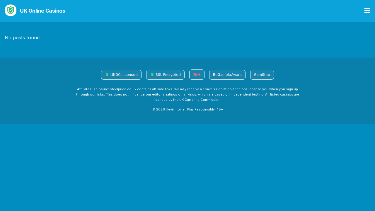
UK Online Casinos (42, 11)
